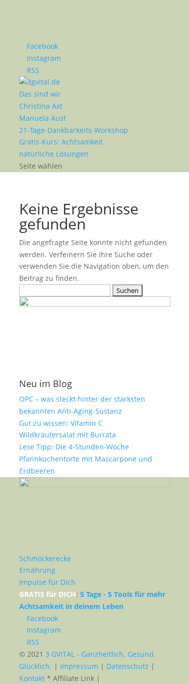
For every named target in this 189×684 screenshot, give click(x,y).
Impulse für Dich (47, 582)
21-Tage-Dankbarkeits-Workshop (73, 130)
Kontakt (32, 678)
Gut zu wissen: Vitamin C (61, 423)
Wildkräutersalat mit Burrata (67, 434)
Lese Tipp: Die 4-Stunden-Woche (74, 446)
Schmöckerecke (45, 558)
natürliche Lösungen (54, 154)
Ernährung (37, 570)
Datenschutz (127, 666)
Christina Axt (40, 106)
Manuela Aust (42, 118)
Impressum (79, 666)
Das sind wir (40, 94)
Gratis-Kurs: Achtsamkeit (61, 141)
